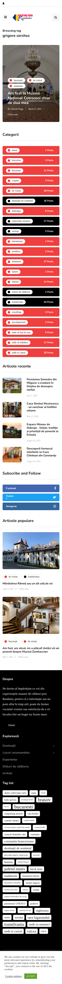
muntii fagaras (33, 882)
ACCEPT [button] (30, 976)
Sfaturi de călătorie (16, 766)
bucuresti (23, 806)
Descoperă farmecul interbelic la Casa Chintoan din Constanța (41, 452)
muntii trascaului (11, 890)
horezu (8, 862)
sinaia (7, 917)
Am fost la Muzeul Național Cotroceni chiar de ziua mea (29, 98)
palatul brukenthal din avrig (15, 897)
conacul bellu (39, 827)
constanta (34, 834)
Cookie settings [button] (13, 976)
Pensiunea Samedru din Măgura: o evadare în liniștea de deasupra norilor (42, 384)
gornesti (36, 855)
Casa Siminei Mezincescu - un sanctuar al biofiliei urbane (43, 407)
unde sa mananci (39, 924)
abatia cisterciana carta (15, 792)
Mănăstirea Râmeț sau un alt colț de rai (28, 583)
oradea (36, 889)
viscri (43, 931)
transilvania (14, 924)
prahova (34, 903)
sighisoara (42, 910)
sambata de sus (25, 910)
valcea (31, 931)
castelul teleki (29, 820)
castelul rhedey (11, 820)
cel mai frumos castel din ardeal (16, 827)
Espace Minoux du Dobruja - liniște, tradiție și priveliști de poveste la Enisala (42, 429)
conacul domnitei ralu (14, 834)
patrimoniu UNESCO (14, 903)
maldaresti (10, 876)
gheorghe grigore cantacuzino (16, 855)
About (11, 725)
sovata (19, 917)
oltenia (25, 890)
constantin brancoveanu (19, 841)
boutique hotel (27, 800)
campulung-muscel (13, 813)
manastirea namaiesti (12, 883)
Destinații (9, 746)
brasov (44, 799)
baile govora (10, 799)
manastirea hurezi (30, 875)
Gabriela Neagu (17, 109)
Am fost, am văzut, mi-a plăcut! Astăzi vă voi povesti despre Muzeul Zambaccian (31, 650)
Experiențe (10, 760)
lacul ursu (36, 869)
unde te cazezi (13, 931)
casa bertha (33, 813)
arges (33, 792)
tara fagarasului (39, 917)
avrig (43, 793)
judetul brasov (23, 862)
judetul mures (14, 869)
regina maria (9, 910)
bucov (6, 807)
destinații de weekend (17, 848)
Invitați (7, 773)
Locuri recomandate (16, 753)
